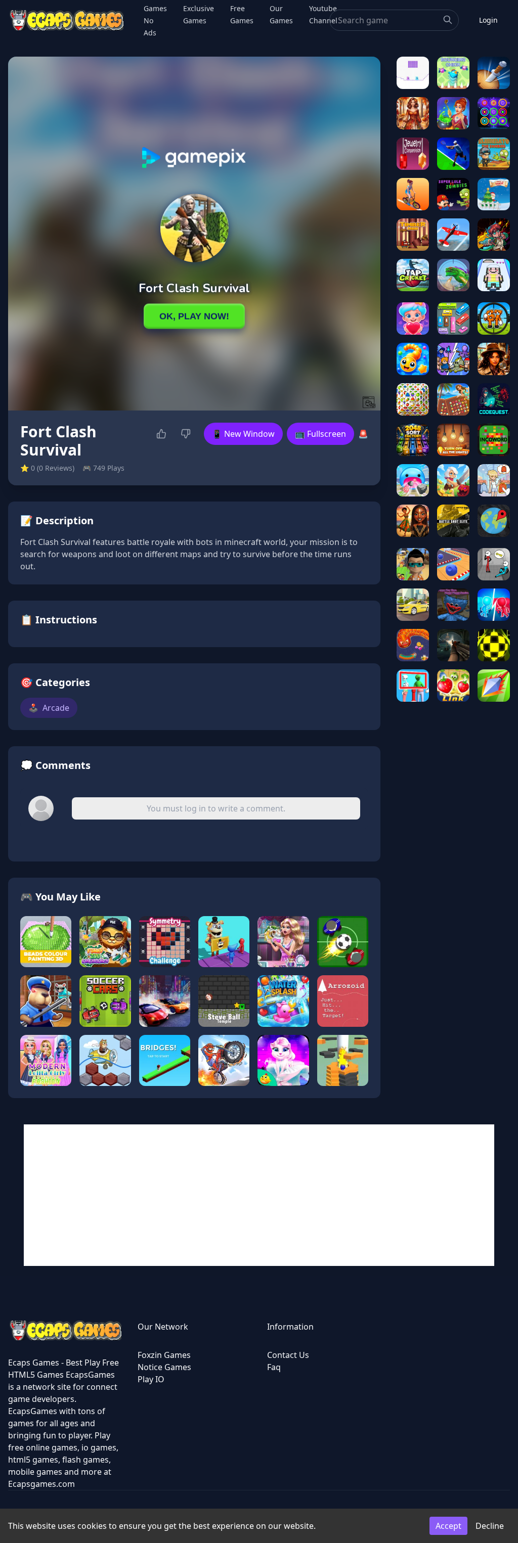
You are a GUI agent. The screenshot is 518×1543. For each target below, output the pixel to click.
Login (488, 20)
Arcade (48, 707)
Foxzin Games (164, 1354)
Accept (448, 1525)
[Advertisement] (259, 1195)
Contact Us (288, 1354)
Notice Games (164, 1367)
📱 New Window (243, 433)
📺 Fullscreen (320, 433)
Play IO (151, 1379)
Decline (490, 1525)
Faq (274, 1367)
